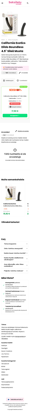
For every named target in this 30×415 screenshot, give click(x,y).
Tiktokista (4, 339)
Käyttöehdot (5, 385)
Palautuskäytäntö (7, 387)
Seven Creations (6, 351)
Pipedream (5, 357)
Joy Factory (5, 354)
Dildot (3, 40)
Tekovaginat (5, 369)
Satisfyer (4, 345)
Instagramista (19, 336)
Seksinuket (4, 375)
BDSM (3, 366)
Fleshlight (4, 348)
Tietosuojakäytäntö (7, 382)
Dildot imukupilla (13, 40)
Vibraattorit (5, 364)
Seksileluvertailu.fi (17, 399)
